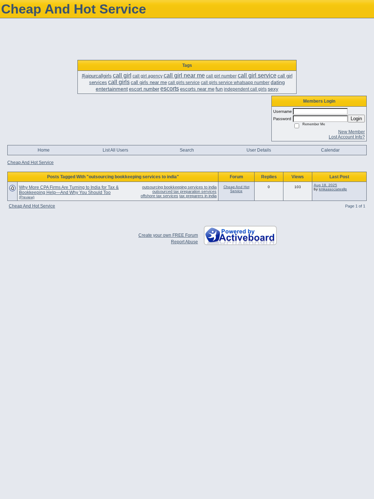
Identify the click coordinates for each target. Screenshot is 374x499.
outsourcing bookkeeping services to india (179, 187)
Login (356, 118)
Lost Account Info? (347, 137)
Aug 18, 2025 (325, 185)
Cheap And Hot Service (30, 162)
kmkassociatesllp (333, 189)
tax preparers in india (198, 196)
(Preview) (26, 197)
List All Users (115, 150)
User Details (259, 150)
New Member (351, 131)
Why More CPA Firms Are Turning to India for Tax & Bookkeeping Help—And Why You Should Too (69, 190)
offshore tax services (159, 196)
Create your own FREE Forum (168, 235)
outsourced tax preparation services (184, 191)
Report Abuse (184, 241)
